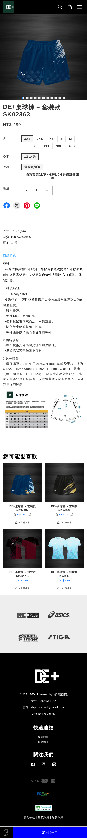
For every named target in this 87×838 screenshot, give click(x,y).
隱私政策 (43, 817)
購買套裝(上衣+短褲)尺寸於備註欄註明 (52, 176)
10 (59, 98)
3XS (27, 139)
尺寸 (6, 139)
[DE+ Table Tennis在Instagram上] (43, 766)
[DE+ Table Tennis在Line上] (54, 766)
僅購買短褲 (32, 167)
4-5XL (73, 146)
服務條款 (29, 817)
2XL (47, 146)
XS (51, 139)
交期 (6, 156)
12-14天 (30, 156)
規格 (6, 167)
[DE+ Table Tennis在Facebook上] (33, 766)
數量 (6, 188)
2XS (40, 139)
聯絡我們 (43, 741)
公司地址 (43, 736)
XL (35, 146)
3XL (59, 146)
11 (64, 98)
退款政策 (57, 817)
